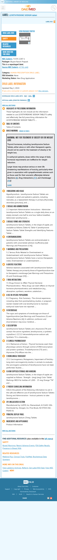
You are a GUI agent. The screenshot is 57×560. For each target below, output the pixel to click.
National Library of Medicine (17, 2)
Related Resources (7, 45)
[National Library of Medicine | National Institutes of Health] (28, 482)
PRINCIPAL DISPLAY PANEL (15, 414)
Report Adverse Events (25, 445)
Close (9, 185)
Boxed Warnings (9, 445)
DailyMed (29, 7)
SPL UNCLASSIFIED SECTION (15, 402)
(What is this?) (24, 131)
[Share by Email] (48, 498)
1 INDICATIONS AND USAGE (15, 191)
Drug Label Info (8, 33)
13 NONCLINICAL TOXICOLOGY (16, 356)
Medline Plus (8, 456)
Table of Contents (13, 123)
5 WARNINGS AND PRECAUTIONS (17, 249)
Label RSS (49, 22)
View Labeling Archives (12, 468)
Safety (5, 38)
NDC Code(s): (7, 59)
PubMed (28, 456)
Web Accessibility (38, 489)
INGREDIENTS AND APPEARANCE (17, 421)
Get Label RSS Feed (37, 468)
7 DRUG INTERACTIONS (13, 279)
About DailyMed (23, 486)
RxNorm (25, 468)
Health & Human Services (35, 494)
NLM (20, 494)
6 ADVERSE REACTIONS (14, 264)
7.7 (35, 178)
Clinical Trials (19, 456)
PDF (25, 96)
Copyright (17, 489)
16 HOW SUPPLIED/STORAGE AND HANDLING (21, 371)
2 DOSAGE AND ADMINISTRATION (17, 206)
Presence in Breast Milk (12, 448)
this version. (43, 91)
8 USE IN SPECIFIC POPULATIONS (17, 295)
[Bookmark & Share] (51, 498)
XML (30, 96)
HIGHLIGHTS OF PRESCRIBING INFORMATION (21, 108)
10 (9, 180)
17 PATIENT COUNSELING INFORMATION (19, 386)
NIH (13, 494)
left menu (48, 439)
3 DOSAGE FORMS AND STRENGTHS (18, 221)
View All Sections (8, 105)
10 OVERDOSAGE (11, 310)
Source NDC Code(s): (10, 67)
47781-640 (23, 67)
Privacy (26, 489)
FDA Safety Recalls (42, 445)
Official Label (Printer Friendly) (14, 100)
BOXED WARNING (12, 130)
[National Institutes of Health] (3, 2)
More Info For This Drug (8, 53)
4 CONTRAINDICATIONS (13, 237)
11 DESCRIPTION (11, 325)
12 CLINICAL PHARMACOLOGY (16, 341)
